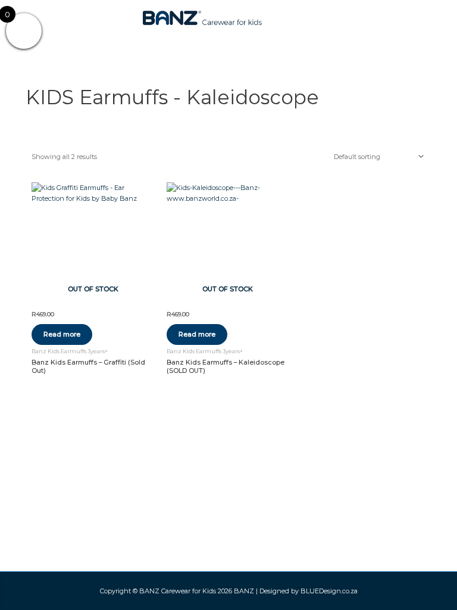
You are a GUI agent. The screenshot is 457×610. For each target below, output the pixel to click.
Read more (61, 334)
